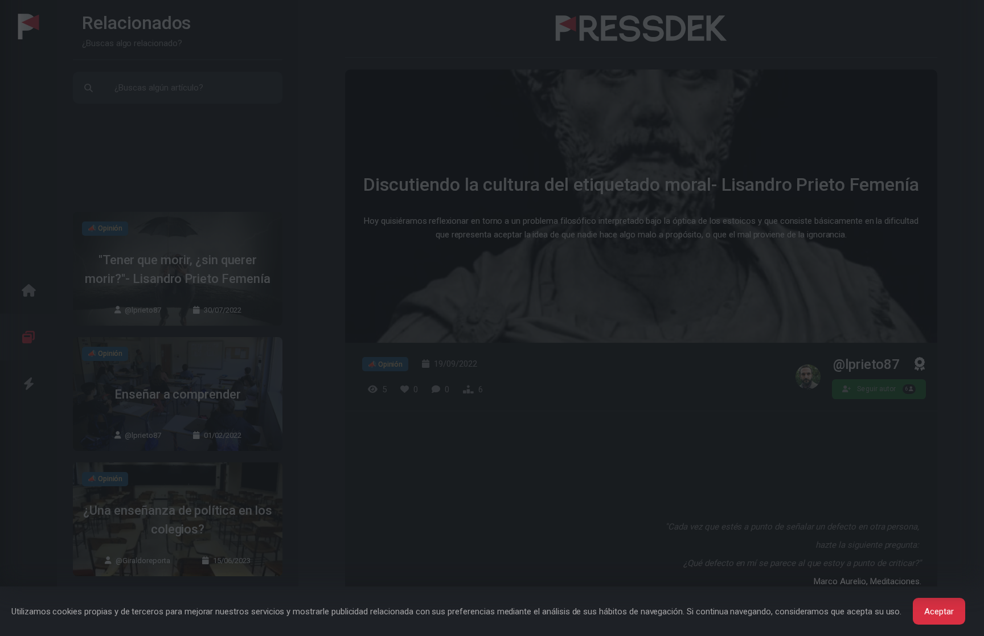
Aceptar (939, 611)
